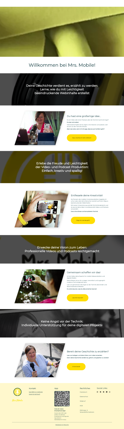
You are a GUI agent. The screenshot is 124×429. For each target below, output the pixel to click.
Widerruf (82, 401)
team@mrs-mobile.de (36, 392)
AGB (81, 405)
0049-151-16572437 (34, 394)
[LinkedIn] (106, 392)
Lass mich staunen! (77, 297)
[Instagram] (97, 392)
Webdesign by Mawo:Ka (62, 424)
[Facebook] (100, 392)
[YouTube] (103, 392)
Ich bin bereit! (76, 366)
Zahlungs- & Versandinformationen (87, 411)
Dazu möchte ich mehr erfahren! (81, 138)
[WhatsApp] (109, 392)
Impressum (83, 392)
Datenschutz (84, 396)
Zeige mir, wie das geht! (83, 220)
